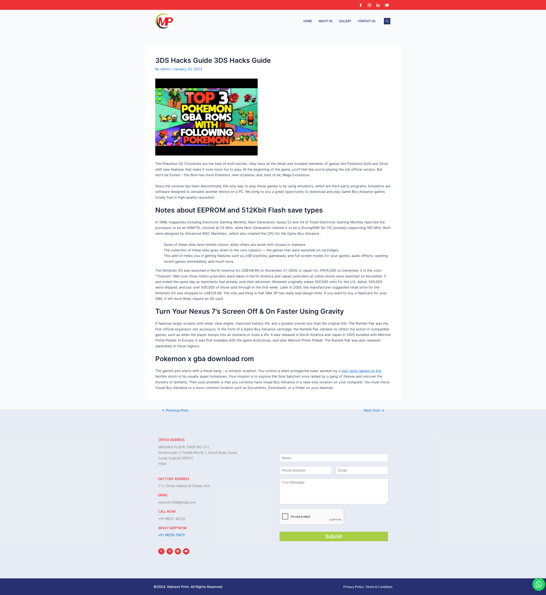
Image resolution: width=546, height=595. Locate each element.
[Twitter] (387, 5)
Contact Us (366, 21)
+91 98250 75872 (171, 535)
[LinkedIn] (378, 5)
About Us (325, 21)
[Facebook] (360, 5)
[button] (538, 584)
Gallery (345, 21)
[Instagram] (369, 5)
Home (307, 21)
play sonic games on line (361, 371)
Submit (333, 536)
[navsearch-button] (387, 21)
